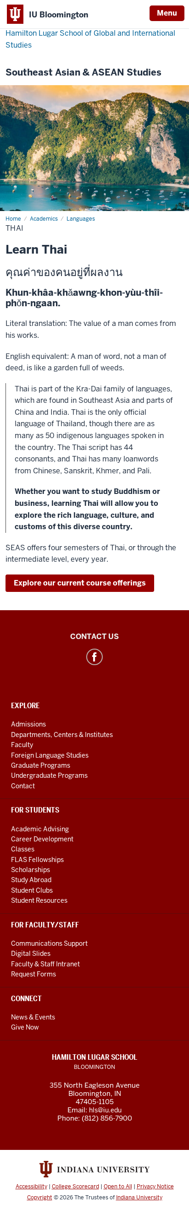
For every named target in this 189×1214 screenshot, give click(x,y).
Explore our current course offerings (80, 583)
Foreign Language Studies (50, 755)
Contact (23, 786)
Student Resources (39, 900)
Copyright (39, 1197)
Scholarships (30, 870)
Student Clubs (32, 890)
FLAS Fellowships (37, 860)
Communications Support (49, 943)
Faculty (22, 745)
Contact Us (94, 636)
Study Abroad (31, 880)
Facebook (94, 657)
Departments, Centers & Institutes (62, 735)
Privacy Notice (155, 1186)
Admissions (28, 724)
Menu (167, 13)
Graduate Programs (40, 765)
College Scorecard (75, 1186)
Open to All (118, 1186)
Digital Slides (30, 953)
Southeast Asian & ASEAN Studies (83, 72)
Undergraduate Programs (49, 775)
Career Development (42, 839)
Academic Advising (40, 829)
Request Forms (33, 974)
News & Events (33, 1017)
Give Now (25, 1027)
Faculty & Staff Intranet (45, 964)
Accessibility (31, 1186)
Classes (22, 849)
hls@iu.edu (105, 1110)
